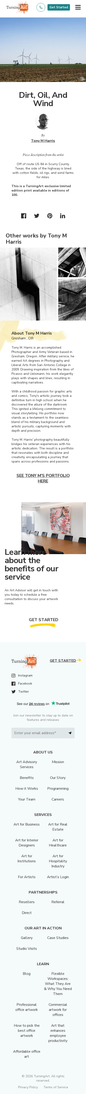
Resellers (27, 902)
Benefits (27, 777)
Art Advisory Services (26, 764)
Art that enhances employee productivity (57, 1033)
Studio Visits (26, 948)
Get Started (59, 7)
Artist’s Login (58, 877)
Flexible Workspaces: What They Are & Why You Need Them (58, 983)
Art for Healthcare (58, 843)
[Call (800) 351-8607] (40, 7)
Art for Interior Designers (26, 843)
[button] (78, 7)
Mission (58, 761)
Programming (58, 788)
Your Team (26, 799)
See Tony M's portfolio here (43, 478)
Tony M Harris (43, 140)
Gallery (27, 937)
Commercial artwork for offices (58, 1009)
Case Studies (58, 937)
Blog (27, 973)
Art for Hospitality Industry (58, 861)
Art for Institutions (26, 859)
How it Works (26, 788)
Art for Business (27, 824)
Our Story (58, 777)
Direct (27, 912)
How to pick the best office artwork (27, 1030)
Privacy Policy (28, 1087)
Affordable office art (26, 1054)
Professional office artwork (26, 1007)
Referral (57, 902)
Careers (58, 799)
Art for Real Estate (57, 827)
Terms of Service (55, 1087)
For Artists (27, 877)
